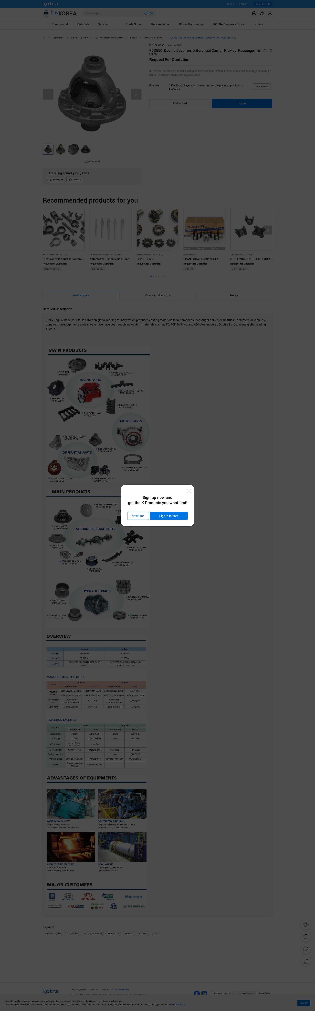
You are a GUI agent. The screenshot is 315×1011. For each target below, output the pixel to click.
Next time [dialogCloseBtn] (138, 516)
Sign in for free (168, 516)
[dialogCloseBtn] (189, 491)
